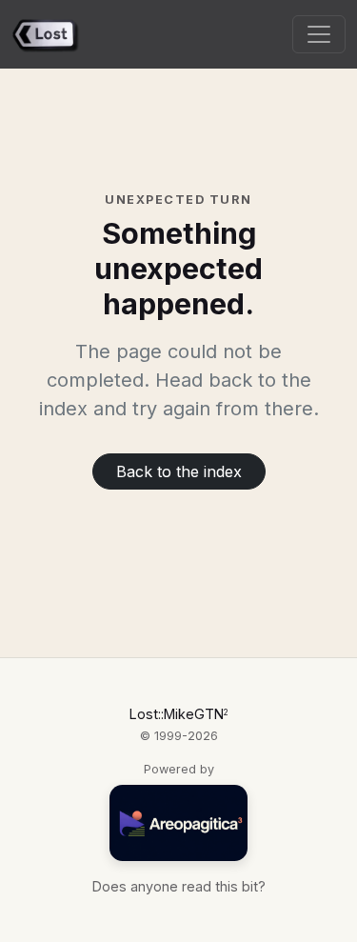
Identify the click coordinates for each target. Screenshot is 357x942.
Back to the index (179, 471)
